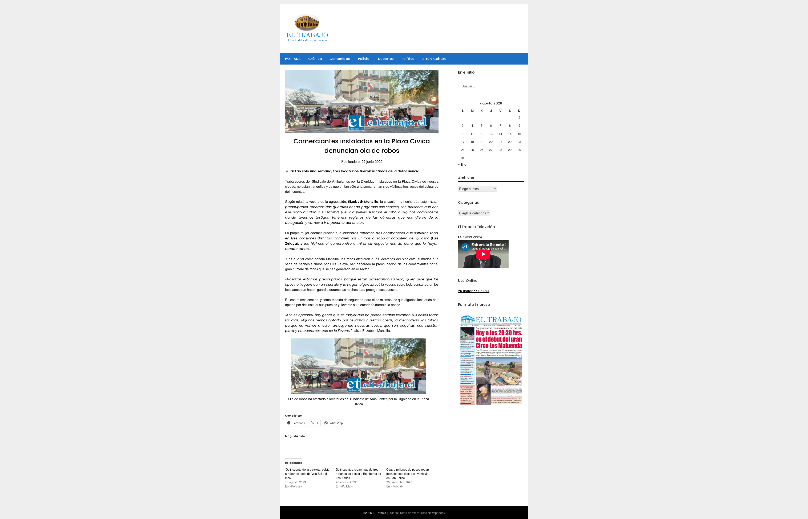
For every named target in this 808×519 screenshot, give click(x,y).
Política (408, 59)
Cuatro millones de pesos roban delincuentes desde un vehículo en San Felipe (407, 473)
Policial (364, 59)
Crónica (315, 59)
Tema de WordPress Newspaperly (422, 513)
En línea (473, 291)
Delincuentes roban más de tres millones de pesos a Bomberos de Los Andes (358, 473)
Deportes (386, 59)
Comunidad (340, 59)
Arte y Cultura (434, 59)
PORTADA (293, 59)
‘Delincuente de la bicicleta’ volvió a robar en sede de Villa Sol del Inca (307, 473)
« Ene (462, 164)
